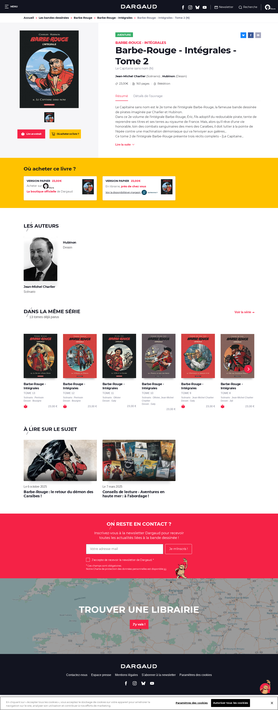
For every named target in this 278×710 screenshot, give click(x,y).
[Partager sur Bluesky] (243, 35)
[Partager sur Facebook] (251, 35)
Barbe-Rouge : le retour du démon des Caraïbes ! (58, 494)
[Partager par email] (258, 35)
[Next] (248, 369)
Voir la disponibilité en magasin (123, 192)
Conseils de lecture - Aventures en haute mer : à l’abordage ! (134, 494)
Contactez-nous (76, 675)
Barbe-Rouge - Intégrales (114, 17)
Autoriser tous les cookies (230, 702)
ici (165, 569)
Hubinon (168, 76)
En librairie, (126, 186)
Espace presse (101, 675)
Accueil (29, 17)
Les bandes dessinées (54, 17)
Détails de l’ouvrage (147, 96)
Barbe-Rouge (83, 17)
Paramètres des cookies (195, 675)
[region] (139, 703)
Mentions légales (126, 675)
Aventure (124, 34)
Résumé (121, 96)
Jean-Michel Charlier (130, 76)
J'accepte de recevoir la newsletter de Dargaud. (122, 560)
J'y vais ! (139, 624)
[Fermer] (272, 703)
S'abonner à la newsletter (159, 675)
